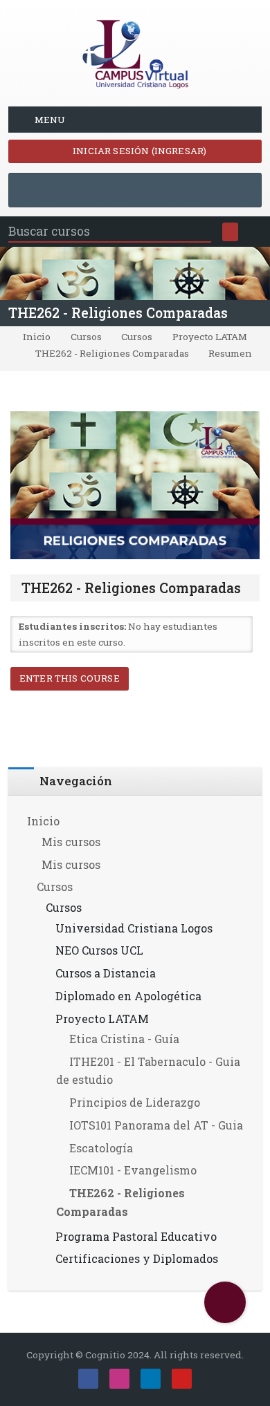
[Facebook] (88, 1379)
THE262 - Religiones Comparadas (118, 312)
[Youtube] (182, 1379)
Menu (50, 119)
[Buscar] (230, 232)
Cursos (86, 337)
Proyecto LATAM (209, 337)
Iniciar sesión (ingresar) (138, 150)
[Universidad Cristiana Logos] (135, 51)
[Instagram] (119, 1379)
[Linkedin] (151, 1379)
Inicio (37, 337)
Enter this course (69, 678)
